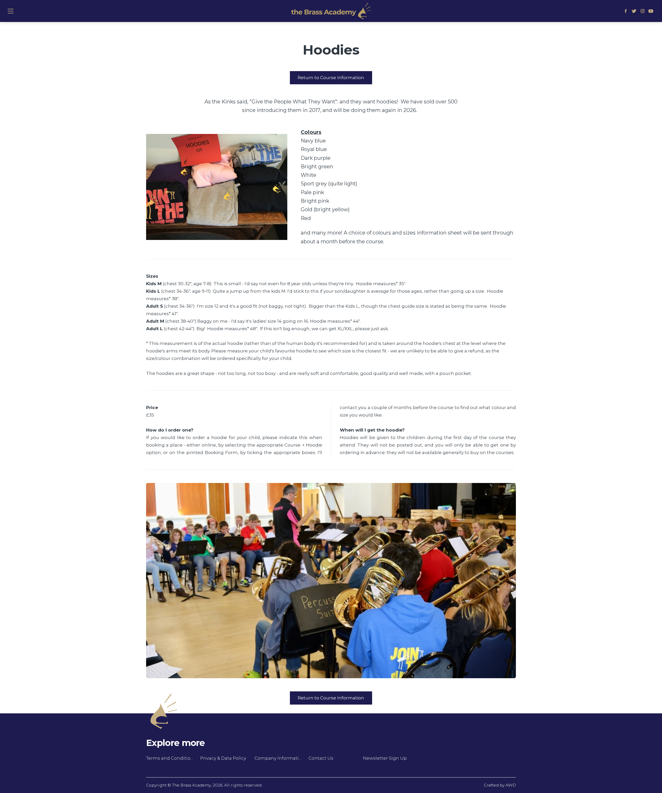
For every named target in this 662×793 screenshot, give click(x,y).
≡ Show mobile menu (10, 11)
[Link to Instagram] (642, 11)
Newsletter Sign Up (385, 758)
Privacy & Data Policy (223, 758)
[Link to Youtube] (651, 11)
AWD (511, 785)
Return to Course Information (331, 77)
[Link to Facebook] (626, 11)
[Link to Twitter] (634, 11)
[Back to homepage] (331, 11)
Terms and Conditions (170, 758)
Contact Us (321, 758)
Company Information (278, 758)
